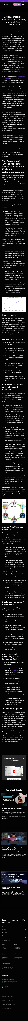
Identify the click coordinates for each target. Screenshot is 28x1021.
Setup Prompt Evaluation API (7, 966)
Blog (14, 954)
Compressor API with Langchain (7, 967)
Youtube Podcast (16, 958)
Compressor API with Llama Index (7, 968)
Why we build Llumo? (5, 957)
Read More (4, 818)
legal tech (7, 437)
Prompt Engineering (17, 948)
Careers (3, 958)
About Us (3, 954)
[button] (23, 4)
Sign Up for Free (14, 779)
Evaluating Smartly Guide (18, 957)
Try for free (17, 4)
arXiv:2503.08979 (15, 489)
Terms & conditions (5, 979)
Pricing (3, 947)
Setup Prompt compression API (7, 964)
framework (15, 670)
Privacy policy (11, 979)
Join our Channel (5, 949)
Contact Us (4, 948)
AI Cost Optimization (17, 947)
